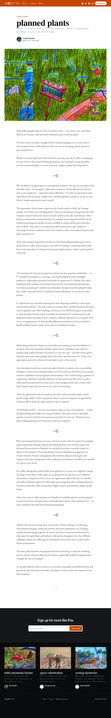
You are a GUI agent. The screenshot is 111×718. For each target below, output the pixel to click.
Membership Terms (62, 699)
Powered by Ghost (101, 699)
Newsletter (101, 3)
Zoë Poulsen (13, 686)
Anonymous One (50, 686)
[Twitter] (86, 3)
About (24, 3)
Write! (41, 3)
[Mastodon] (89, 3)
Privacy (51, 699)
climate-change (22, 16)
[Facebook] (83, 3)
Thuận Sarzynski (29, 38)
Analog (33, 3)
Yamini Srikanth (85, 686)
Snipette (7, 699)
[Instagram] (92, 3)
